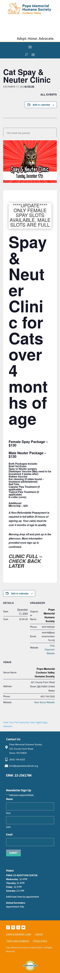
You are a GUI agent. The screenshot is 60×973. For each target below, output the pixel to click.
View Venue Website (44, 702)
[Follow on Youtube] (23, 927)
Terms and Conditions (17, 941)
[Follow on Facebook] (8, 927)
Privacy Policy (40, 941)
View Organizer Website (50, 649)
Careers (39, 934)
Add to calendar (41, 104)
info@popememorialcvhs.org (23, 766)
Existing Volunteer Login (18, 934)
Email (10, 834)
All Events (48, 94)
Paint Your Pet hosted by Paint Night (22, 722)
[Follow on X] (18, 927)
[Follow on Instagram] (13, 927)
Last (8, 826)
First (8, 813)
